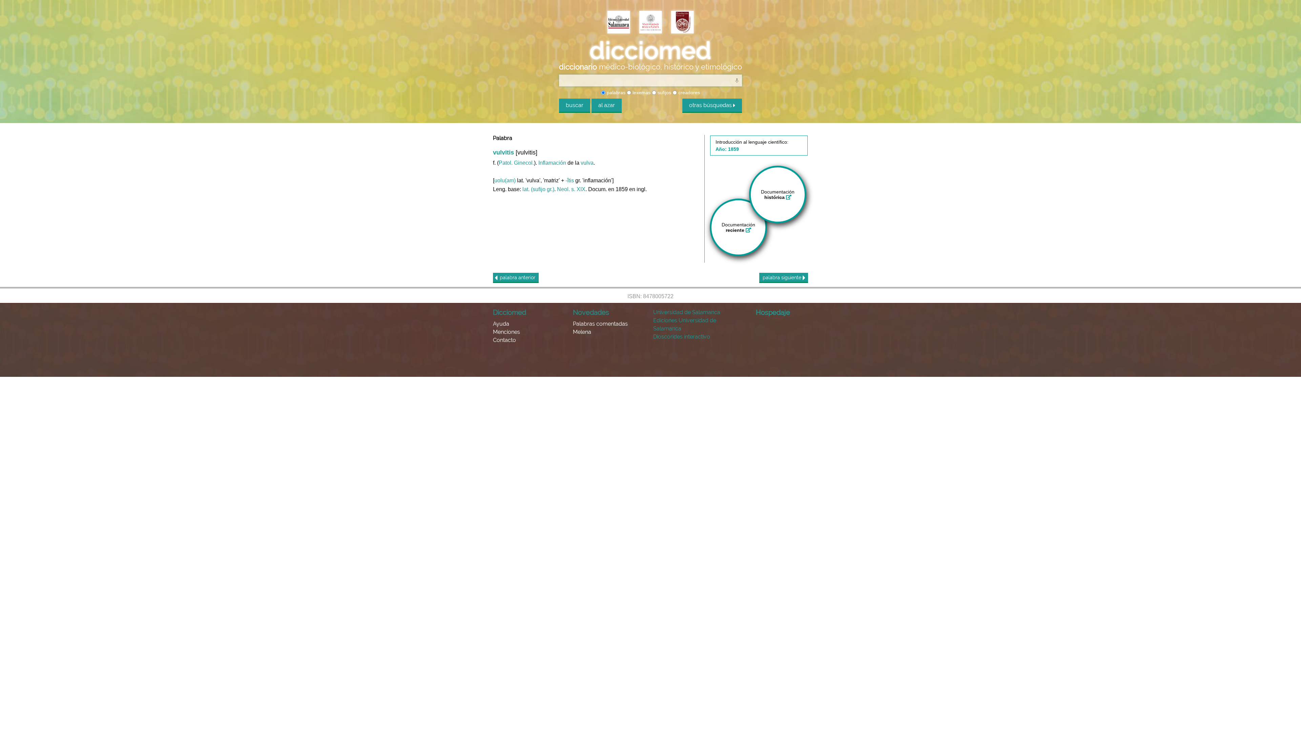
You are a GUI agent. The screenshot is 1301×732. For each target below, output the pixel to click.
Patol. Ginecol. (516, 163)
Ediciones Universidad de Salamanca (684, 324)
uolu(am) (505, 180)
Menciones (506, 332)
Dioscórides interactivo (681, 336)
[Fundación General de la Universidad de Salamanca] (682, 23)
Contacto (504, 340)
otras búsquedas (711, 105)
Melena (582, 332)
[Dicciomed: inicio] (650, 50)
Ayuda (501, 324)
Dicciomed (509, 312)
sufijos (663, 92)
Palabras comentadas (600, 324)
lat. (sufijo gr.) (538, 189)
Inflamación (552, 163)
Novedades (591, 312)
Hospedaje (773, 312)
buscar (574, 105)
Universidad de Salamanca (686, 312)
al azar (606, 105)
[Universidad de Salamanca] (650, 23)
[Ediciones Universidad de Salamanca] (618, 23)
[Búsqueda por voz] (737, 80)
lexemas (640, 92)
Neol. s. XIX (571, 189)
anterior (517, 277)
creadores (688, 92)
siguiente (783, 277)
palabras (615, 92)
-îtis (569, 180)
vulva (587, 163)
